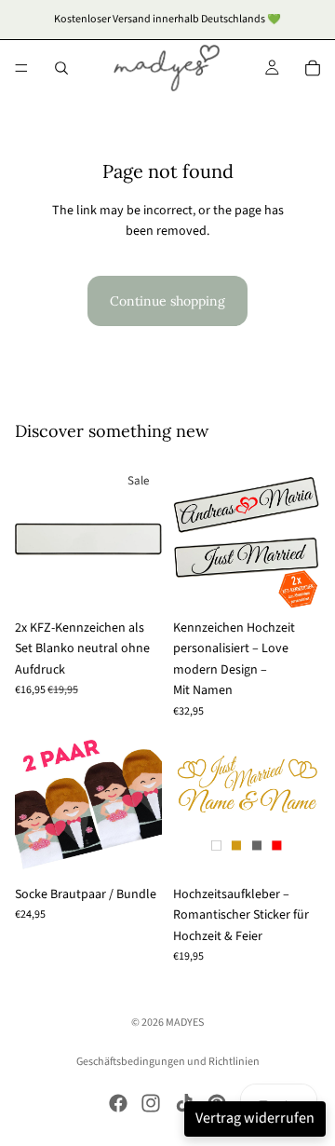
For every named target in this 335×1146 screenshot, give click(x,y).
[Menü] (21, 68)
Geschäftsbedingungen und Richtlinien (168, 1062)
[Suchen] (61, 68)
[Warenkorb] (312, 68)
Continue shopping (167, 301)
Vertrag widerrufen (255, 1118)
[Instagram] (151, 1103)
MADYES (185, 1022)
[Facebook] (118, 1103)
